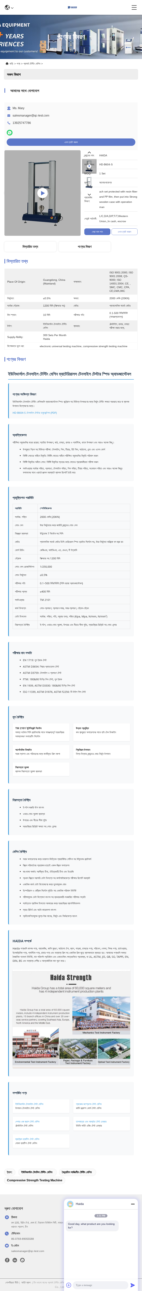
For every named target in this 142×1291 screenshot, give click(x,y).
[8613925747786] (22, 1261)
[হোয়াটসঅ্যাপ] (9, 132)
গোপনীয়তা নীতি (11, 1282)
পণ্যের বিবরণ (85, 247)
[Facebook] (7, 1261)
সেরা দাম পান (97, 231)
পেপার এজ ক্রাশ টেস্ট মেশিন (27, 1121)
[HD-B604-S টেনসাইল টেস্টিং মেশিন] (42, 193)
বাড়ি (11, 63)
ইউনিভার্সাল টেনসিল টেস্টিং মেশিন (36, 1172)
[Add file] (68, 1285)
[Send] (133, 1285)
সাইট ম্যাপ (26, 1282)
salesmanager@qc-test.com (31, 115)
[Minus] (133, 1204)
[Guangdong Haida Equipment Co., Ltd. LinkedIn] (14, 1261)
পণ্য (18, 63)
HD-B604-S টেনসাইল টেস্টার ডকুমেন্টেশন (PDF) (35, 412)
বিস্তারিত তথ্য (30, 247)
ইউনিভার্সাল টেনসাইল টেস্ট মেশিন (29, 1104)
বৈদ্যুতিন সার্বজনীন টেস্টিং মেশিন (77, 1172)
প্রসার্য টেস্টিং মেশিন (31, 63)
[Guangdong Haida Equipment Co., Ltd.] (72, 7)
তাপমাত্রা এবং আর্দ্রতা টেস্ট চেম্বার (91, 1121)
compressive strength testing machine (34, 1180)
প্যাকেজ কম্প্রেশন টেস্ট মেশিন (89, 1104)
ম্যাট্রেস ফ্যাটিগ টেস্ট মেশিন (27, 1139)
